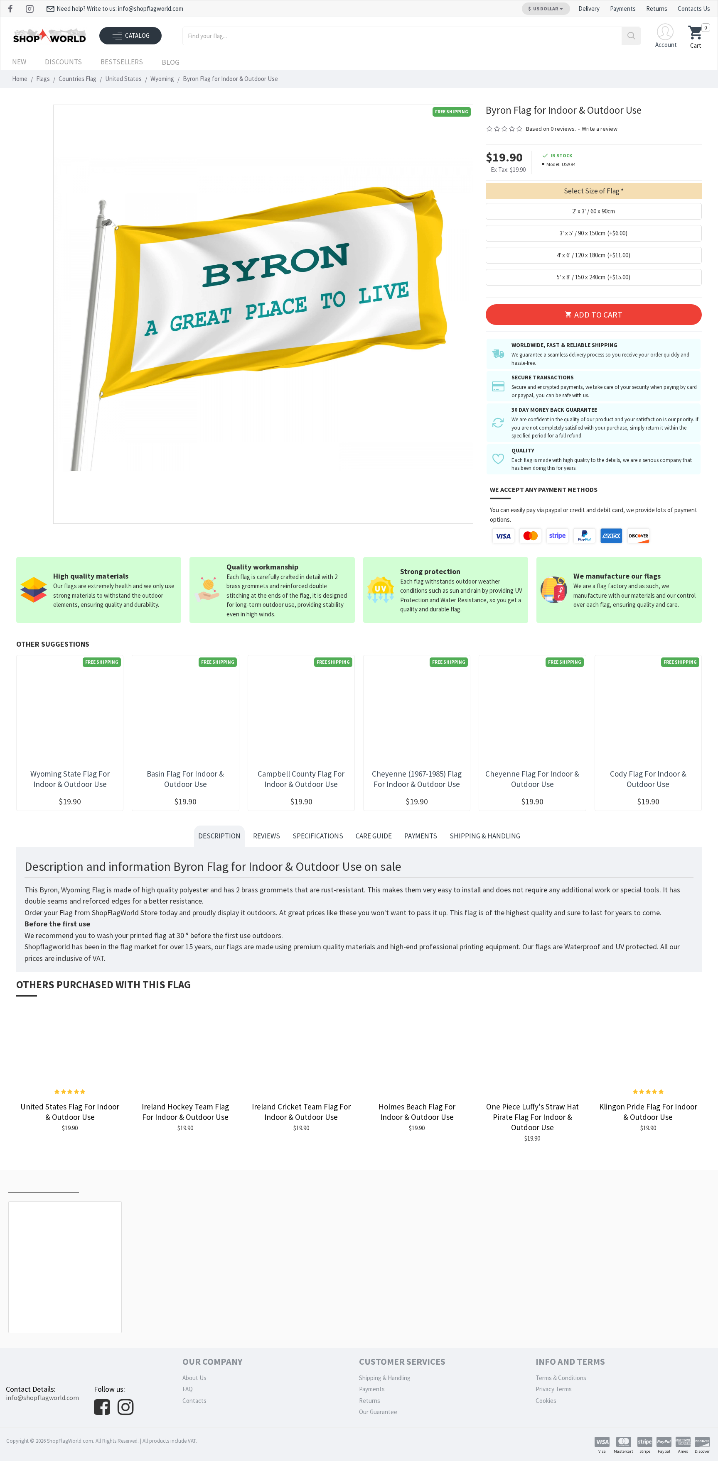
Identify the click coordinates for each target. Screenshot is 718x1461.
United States (123, 79)
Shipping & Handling (485, 835)
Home (19, 79)
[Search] (631, 36)
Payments (420, 835)
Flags (43, 79)
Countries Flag (77, 79)
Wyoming (162, 79)
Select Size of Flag (592, 190)
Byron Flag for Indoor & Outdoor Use (67, 1314)
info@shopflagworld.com (42, 1397)
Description (219, 835)
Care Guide (374, 835)
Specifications (318, 835)
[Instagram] (30, 8)
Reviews (266, 835)
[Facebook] (11, 8)
